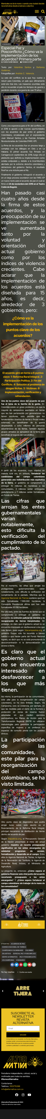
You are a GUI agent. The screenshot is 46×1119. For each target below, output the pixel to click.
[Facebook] (16, 1094)
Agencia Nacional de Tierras (15, 598)
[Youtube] (29, 1094)
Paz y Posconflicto (28, 957)
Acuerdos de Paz (18, 944)
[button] (12, 965)
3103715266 (14, 1086)
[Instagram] (23, 1094)
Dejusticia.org (14, 838)
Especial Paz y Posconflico (24, 953)
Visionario (6, 44)
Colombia (29, 950)
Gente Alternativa (9, 957)
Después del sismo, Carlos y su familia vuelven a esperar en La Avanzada (21, 4)
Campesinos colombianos (12, 950)
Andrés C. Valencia (25, 73)
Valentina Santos (22, 67)
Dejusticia (6, 953)
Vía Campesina (8, 960)
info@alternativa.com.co (12, 1089)
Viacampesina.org (33, 630)
